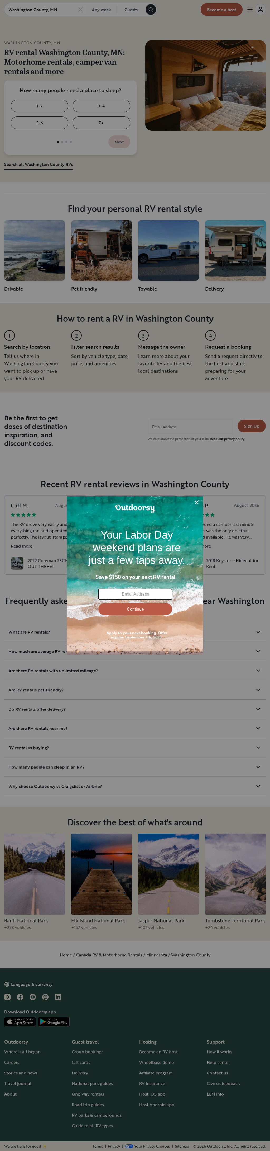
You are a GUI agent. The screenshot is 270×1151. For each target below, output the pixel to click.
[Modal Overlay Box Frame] (135, 575)
